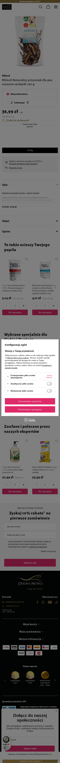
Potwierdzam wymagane (30, 409)
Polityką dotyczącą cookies (17, 358)
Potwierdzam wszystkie (30, 401)
